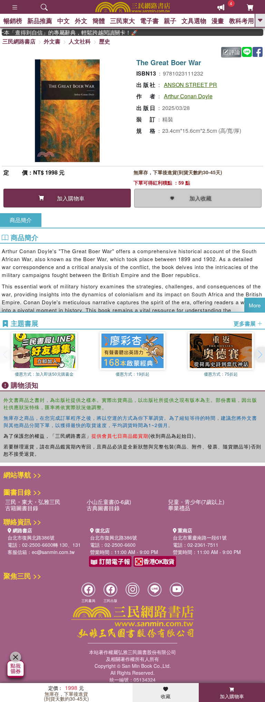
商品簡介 (21, 220)
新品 (39, 20)
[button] (260, 354)
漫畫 (218, 20)
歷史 (104, 41)
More (255, 305)
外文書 (52, 41)
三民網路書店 (19, 41)
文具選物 (193, 20)
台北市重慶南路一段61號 (200, 537)
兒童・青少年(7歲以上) (196, 502)
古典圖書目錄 (103, 508)
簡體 (98, 20)
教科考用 (241, 20)
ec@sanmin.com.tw (53, 551)
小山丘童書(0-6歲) (109, 502)
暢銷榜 (12, 20)
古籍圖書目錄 (21, 508)
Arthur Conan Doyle (188, 96)
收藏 (165, 696)
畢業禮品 (179, 508)
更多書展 (245, 323)
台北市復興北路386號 (31, 537)
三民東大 (122, 20)
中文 (63, 20)
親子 (170, 20)
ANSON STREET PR (190, 85)
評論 (234, 52)
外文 (81, 20)
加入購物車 (232, 696)
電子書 (149, 20)
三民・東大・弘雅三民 (32, 502)
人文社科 (80, 41)
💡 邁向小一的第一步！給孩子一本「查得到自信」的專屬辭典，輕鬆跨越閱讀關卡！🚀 (65, 32)
